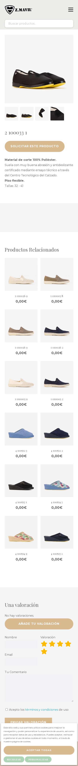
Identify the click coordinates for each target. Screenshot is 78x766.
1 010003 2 (57, 399)
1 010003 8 (56, 296)
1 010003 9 (21, 399)
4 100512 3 (21, 450)
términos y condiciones (41, 709)
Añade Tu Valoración (39, 623)
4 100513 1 (21, 502)
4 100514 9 (21, 553)
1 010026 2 (57, 347)
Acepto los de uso (38, 709)
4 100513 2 (57, 553)
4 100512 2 (57, 450)
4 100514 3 (57, 502)
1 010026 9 (21, 296)
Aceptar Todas (39, 750)
